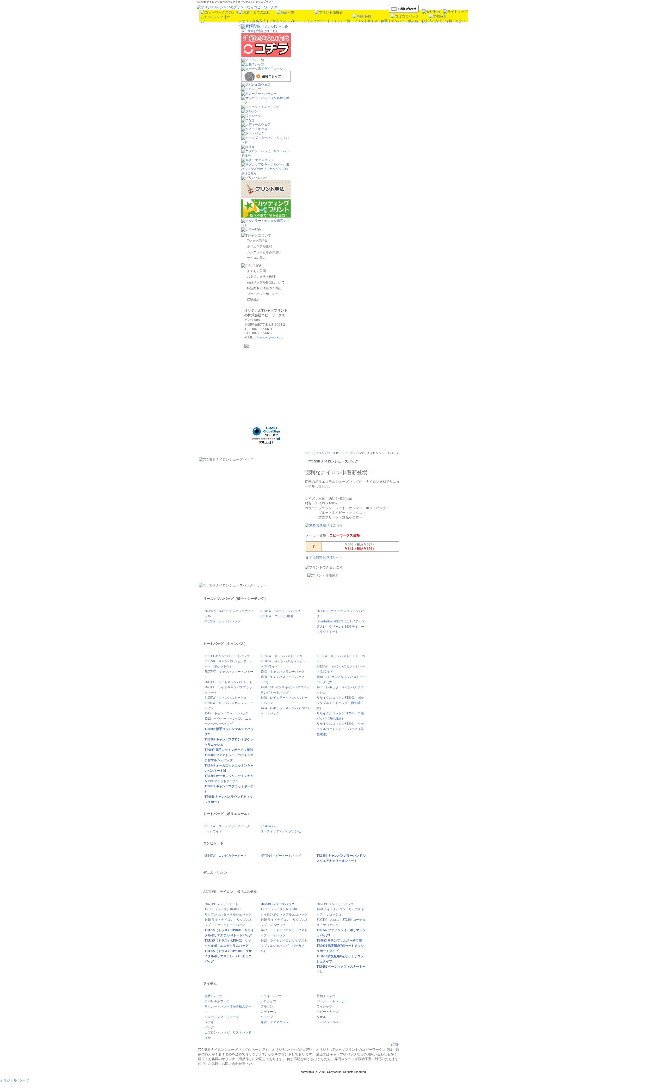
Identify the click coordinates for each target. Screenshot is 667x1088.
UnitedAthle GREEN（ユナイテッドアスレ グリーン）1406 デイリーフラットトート (341, 627)
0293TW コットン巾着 (277, 616)
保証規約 (253, 299)
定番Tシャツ (213, 996)
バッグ (348, 453)
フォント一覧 (340, 21)
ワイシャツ (324, 1006)
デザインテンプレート (286, 21)
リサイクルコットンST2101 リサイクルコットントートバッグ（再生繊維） (340, 729)
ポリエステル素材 (259, 246)
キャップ (267, 1017)
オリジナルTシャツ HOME (323, 453)
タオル (321, 1017)
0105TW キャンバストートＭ (282, 656)
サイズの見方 (256, 258)
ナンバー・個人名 (404, 21)
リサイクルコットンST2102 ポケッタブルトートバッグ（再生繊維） (340, 703)
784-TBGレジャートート (221, 904)
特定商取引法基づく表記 (264, 288)
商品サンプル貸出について (266, 282)
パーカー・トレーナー (332, 1001)
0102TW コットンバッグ (222, 621)
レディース (268, 1011)
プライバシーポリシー (262, 294)
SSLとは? (266, 442)
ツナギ (209, 1022)
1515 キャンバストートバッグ (226, 713)
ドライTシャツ (271, 996)
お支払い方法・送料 (437, 21)
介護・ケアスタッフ (275, 1022)
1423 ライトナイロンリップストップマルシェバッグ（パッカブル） (284, 946)
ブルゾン (267, 1006)
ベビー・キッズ (327, 1011)
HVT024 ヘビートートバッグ (281, 855)
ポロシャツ (268, 1001)
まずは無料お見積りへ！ (324, 557)
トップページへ (327, 1022)
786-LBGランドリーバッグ (335, 904)
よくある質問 (256, 271)
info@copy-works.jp (269, 337)
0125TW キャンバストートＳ (226, 698)
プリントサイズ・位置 (371, 21)
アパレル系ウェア (217, 1001)
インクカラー (316, 21)
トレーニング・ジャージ (222, 1017)
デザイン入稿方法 (252, 21)
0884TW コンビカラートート (226, 855)
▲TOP (394, 1044)
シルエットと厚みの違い (264, 252)
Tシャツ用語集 (257, 241)
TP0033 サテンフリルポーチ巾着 (339, 940)
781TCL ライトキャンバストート (228, 682)
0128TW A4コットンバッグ (280, 611)
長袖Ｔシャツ (326, 996)
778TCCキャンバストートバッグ (227, 656)
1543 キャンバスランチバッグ (282, 671)
